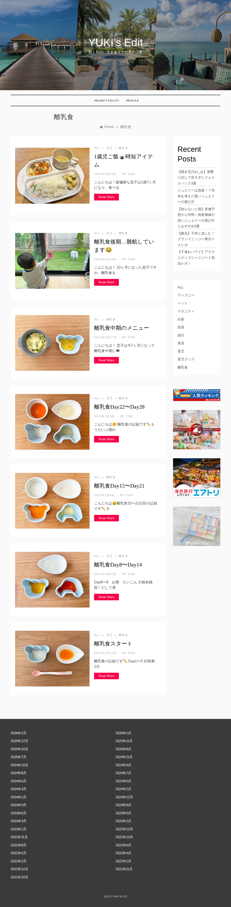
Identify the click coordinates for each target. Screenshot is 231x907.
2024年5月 (123, 781)
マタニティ (186, 311)
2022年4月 (123, 853)
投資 (181, 327)
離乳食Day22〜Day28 (119, 407)
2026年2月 (18, 733)
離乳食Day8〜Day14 (118, 565)
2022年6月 (123, 845)
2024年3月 (18, 789)
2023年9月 (18, 805)
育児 (109, 148)
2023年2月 (123, 821)
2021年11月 (124, 869)
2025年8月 (123, 749)
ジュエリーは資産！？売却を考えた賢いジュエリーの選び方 (196, 196)
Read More (106, 197)
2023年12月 (124, 797)
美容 (181, 343)
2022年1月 (123, 861)
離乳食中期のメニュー (121, 328)
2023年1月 (18, 829)
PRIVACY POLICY (106, 100)
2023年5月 (123, 813)
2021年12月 (19, 869)
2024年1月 (18, 797)
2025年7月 (18, 757)
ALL (97, 148)
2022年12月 (124, 829)
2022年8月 (18, 845)
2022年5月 (18, 853)
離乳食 (123, 148)
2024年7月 (123, 773)
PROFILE (132, 100)
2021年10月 (19, 877)
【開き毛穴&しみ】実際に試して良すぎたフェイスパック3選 (196, 177)
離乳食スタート (113, 644)
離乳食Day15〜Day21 (119, 486)
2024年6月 (18, 781)
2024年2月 (123, 789)
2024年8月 (18, 773)
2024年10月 (19, 765)
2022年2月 (18, 861)
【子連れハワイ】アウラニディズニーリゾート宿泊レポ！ (196, 257)
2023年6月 (18, 813)
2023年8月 (123, 805)
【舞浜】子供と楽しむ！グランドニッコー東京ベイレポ (196, 239)
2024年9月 (123, 765)
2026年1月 (123, 733)
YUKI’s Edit (115, 42)
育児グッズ (186, 359)
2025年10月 (19, 749)
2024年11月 (124, 757)
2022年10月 (124, 837)
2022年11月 (19, 837)
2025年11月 (124, 741)
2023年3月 (18, 821)
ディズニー (186, 295)
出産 (181, 319)
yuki (131, 174)
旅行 (181, 335)
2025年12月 (19, 741)
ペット (183, 303)
